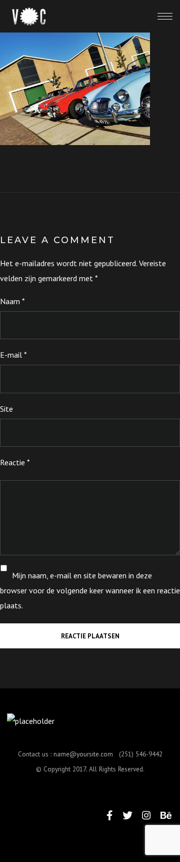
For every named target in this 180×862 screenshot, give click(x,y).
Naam (12, 301)
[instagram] (146, 815)
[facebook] (109, 815)
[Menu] (165, 16)
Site (6, 409)
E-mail (13, 355)
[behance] (166, 815)
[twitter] (127, 815)
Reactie (15, 462)
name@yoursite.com (83, 753)
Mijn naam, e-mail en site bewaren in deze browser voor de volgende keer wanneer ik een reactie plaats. (90, 590)
